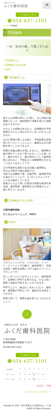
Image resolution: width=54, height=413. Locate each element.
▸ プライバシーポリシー (38, 392)
